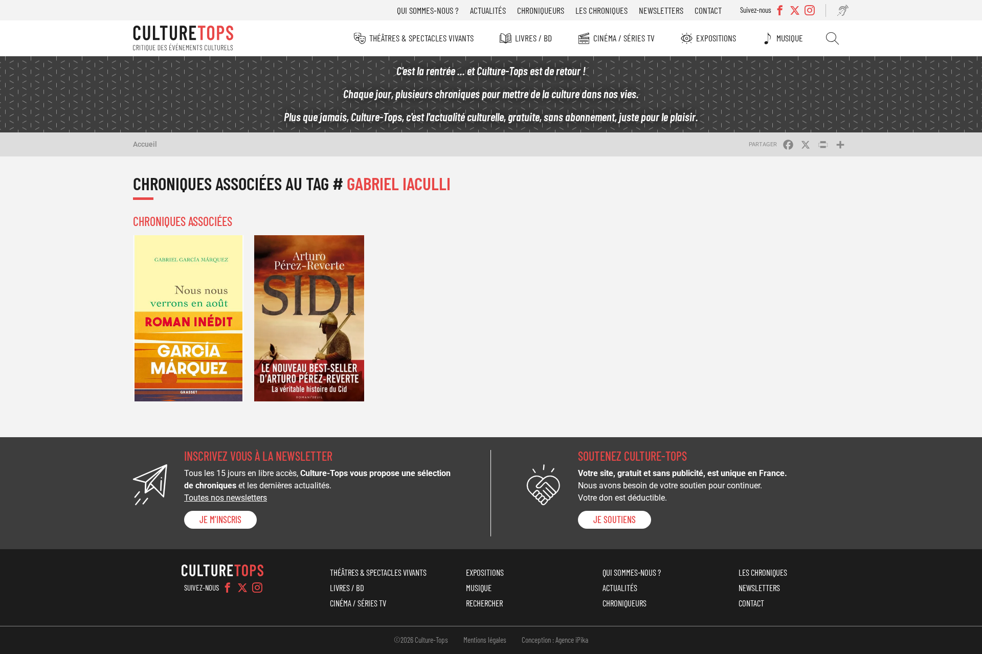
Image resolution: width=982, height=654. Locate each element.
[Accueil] (183, 38)
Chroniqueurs (540, 10)
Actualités (488, 10)
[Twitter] (242, 587)
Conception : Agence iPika (555, 639)
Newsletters (661, 10)
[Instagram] (257, 587)
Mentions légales (484, 639)
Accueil (145, 144)
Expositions (716, 37)
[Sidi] (309, 318)
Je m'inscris (220, 519)
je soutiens (614, 519)
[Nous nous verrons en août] (188, 318)
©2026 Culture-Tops (421, 639)
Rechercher (832, 38)
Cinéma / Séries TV (624, 37)
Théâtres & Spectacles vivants (421, 37)
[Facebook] (227, 587)
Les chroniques (601, 10)
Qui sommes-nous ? (428, 10)
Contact (708, 10)
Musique (789, 37)
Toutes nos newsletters (225, 498)
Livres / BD (533, 37)
